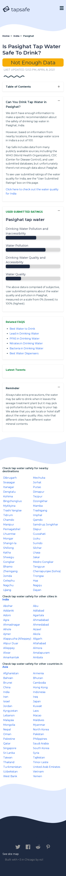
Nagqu (37, 585)
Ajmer (7, 634)
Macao (37, 715)
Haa (35, 580)
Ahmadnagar (11, 624)
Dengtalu (9, 491)
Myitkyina (9, 505)
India (5, 599)
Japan (37, 701)
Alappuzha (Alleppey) (17, 638)
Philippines (40, 738)
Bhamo (7, 566)
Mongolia (9, 724)
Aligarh (37, 638)
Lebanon (9, 715)
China (6, 687)
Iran (5, 696)
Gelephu (9, 580)
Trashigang (40, 510)
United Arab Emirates (46, 766)
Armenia (38, 673)
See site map (11, 854)
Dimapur (38, 491)
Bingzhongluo (12, 501)
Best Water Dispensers (24, 353)
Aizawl (37, 629)
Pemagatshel (11, 529)
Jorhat (37, 482)
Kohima (8, 496)
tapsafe (20, 9)
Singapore (9, 748)
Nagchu (8, 585)
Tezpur (37, 496)
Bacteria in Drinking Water (26, 348)
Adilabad (38, 610)
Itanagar (8, 487)
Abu (35, 605)
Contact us (13, 836)
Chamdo (8, 519)
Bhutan (38, 678)
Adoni (7, 615)
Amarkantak (11, 657)
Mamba (38, 505)
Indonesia (39, 692)
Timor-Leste (40, 762)
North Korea (41, 729)
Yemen (37, 776)
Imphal (37, 515)
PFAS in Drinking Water (25, 338)
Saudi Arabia (41, 743)
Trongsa (38, 575)
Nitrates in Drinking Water (26, 343)
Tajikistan (39, 757)
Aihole (7, 629)
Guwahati (39, 533)
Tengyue (39, 566)
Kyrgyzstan (10, 710)
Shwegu (8, 557)
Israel (6, 701)
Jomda (7, 575)
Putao (37, 487)
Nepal (7, 729)
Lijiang (7, 590)
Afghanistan (11, 673)
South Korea (41, 748)
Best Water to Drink (22, 328)
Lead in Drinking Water (24, 333)
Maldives (38, 720)
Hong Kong (40, 687)
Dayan (37, 590)
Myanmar (39, 724)
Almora (37, 648)
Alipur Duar (10, 643)
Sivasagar (9, 482)
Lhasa (36, 552)
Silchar (37, 547)
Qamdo (38, 519)
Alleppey (9, 648)
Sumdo (37, 543)
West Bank (10, 776)
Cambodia (39, 682)
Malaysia (8, 720)
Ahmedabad (41, 624)
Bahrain (8, 678)
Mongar (8, 538)
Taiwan (7, 757)
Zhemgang (10, 571)
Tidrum (8, 515)
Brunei (7, 682)
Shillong (8, 547)
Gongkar (9, 561)
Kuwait (37, 706)
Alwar (7, 652)
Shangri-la (9, 543)
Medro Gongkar (43, 561)
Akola (36, 634)
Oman (7, 734)
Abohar (8, 605)
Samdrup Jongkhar (45, 524)
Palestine (9, 738)
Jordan (7, 706)
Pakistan (38, 734)
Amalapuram (41, 652)
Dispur (37, 529)
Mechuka (39, 477)
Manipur (8, 524)
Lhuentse (9, 533)
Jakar (36, 557)
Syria (36, 752)
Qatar (7, 743)
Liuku (36, 538)
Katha (7, 552)
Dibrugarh (10, 477)
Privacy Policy (37, 836)
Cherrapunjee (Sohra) (47, 571)
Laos (36, 710)
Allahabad (39, 643)
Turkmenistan (12, 766)
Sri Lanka (9, 752)
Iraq (35, 696)
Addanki (8, 610)
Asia (5, 666)
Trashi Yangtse (12, 510)
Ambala (38, 657)
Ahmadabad (41, 620)
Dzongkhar (40, 501)
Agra (6, 620)
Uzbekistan (10, 771)
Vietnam (38, 771)
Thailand (8, 762)
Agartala (38, 615)
